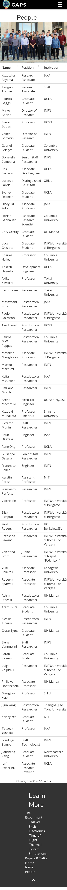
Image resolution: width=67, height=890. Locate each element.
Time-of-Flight (35, 837)
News (29, 867)
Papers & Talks (36, 858)
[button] (3, 42)
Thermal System (35, 846)
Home (29, 863)
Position (28, 67)
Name (6, 67)
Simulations (38, 853)
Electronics (37, 831)
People (30, 871)
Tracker (34, 822)
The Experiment (33, 815)
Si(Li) (32, 826)
